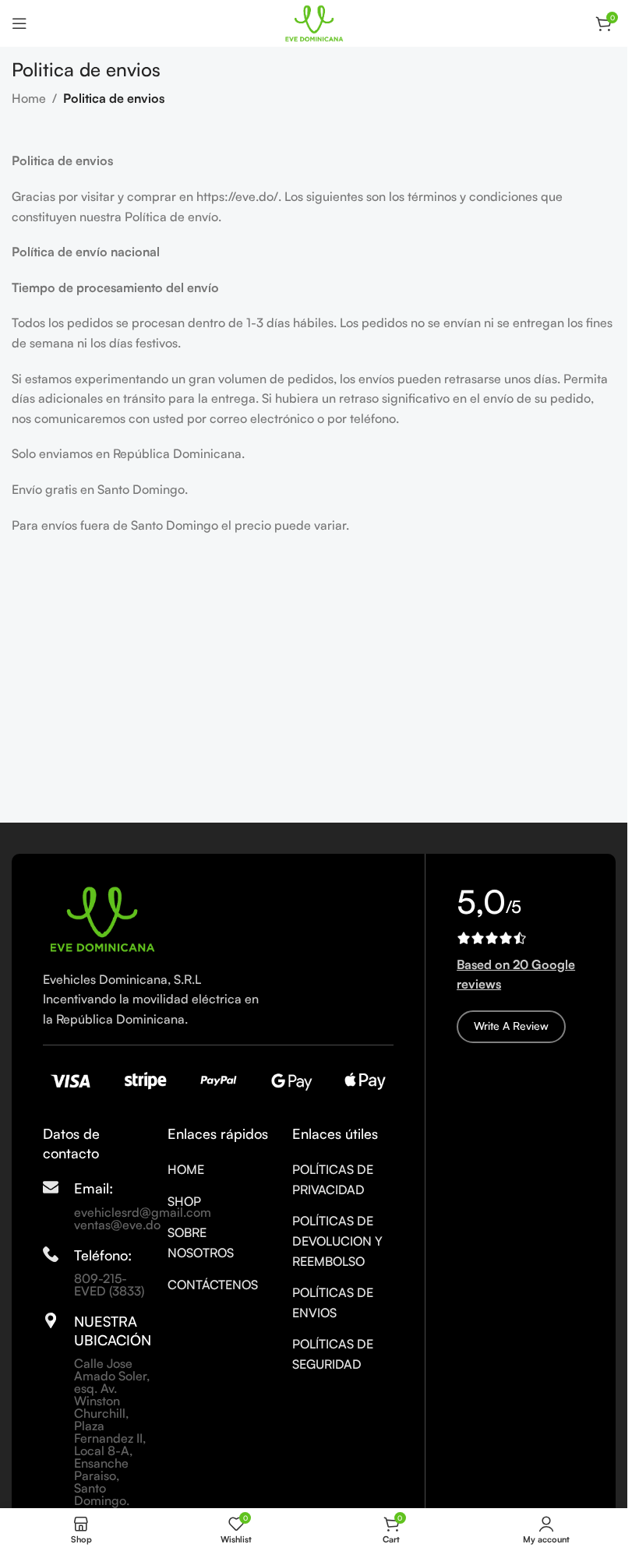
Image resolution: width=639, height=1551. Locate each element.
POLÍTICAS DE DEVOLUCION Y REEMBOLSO (337, 1240)
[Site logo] (314, 22)
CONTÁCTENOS (213, 1284)
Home (29, 98)
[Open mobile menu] (19, 23)
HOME (186, 1169)
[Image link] (101, 917)
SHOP (184, 1201)
